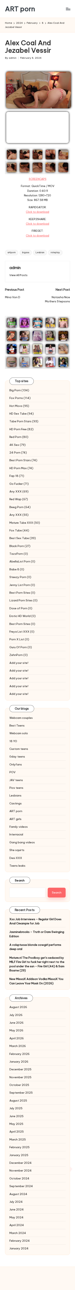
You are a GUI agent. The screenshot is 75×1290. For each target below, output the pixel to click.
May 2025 (16, 1124)
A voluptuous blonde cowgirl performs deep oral (35, 947)
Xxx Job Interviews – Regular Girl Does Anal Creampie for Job (35, 921)
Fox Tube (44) (19, 530)
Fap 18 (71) (16, 476)
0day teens (17, 756)
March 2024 (17, 1233)
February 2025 (19, 1147)
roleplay (55, 252)
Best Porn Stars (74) (23, 460)
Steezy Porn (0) (20, 577)
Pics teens (16, 788)
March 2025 (17, 1139)
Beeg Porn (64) (20, 507)
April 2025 (16, 1131)
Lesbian (40, 252)
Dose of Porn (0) (20, 608)
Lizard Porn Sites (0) (23, 600)
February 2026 (19, 1054)
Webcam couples (21, 718)
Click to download (37, 211)
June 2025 (16, 1116)
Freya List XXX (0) (21, 631)
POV (12, 772)
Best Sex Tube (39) (22, 538)
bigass (25, 252)
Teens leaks (17, 865)
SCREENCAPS (37, 179)
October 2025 (19, 1085)
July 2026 (15, 1015)
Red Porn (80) (18, 437)
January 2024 (19, 1248)
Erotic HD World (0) (22, 616)
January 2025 (18, 1155)
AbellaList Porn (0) (22, 561)
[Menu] (68, 9)
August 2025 (18, 1100)
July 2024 (16, 1202)
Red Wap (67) (18, 499)
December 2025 (20, 1069)
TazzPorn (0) (18, 554)
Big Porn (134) (19, 390)
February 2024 (19, 1241)
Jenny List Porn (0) (22, 585)
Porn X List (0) (19, 639)
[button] (18, 275)
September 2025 (21, 1092)
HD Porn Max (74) (21, 468)
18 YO (13, 741)
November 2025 (20, 1077)
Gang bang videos (22, 842)
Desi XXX (15, 858)
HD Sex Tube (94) (21, 413)
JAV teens (16, 780)
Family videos (18, 827)
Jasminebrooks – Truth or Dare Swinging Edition (36, 934)
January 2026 (18, 1061)
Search (20, 880)
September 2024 (21, 1186)
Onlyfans (15, 764)
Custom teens (18, 749)
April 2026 (16, 1038)
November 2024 (20, 1170)
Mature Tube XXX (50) (24, 523)
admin (15, 267)
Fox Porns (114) (20, 398)
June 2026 (16, 1023)
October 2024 (19, 1178)
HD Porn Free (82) (21, 429)
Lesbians (15, 795)
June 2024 (16, 1209)
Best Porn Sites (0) (22, 593)
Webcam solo (18, 733)
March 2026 (17, 1046)
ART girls (15, 819)
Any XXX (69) (19, 491)
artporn (12, 252)
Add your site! (18, 663)
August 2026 (18, 1007)
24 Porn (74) (18, 452)
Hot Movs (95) (19, 406)
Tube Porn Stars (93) (23, 421)
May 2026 (16, 1030)
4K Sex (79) (17, 445)
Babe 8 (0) (16, 569)
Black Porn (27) (19, 546)
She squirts (16, 850)
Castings (15, 803)
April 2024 (16, 1225)
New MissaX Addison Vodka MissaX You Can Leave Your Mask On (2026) (36, 981)
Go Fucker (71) (19, 484)
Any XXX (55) (19, 515)
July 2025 (15, 1108)
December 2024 (20, 1163)
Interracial (16, 834)
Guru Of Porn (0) (20, 647)
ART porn (20, 8)
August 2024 (18, 1194)
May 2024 (16, 1217)
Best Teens (17, 725)
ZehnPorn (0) (18, 655)
